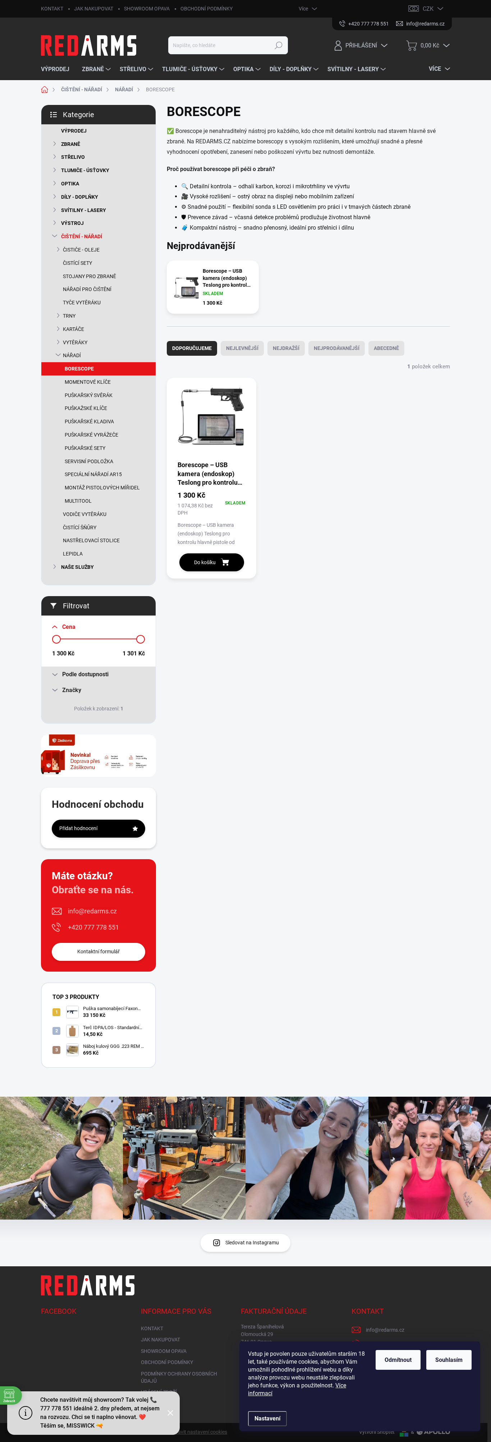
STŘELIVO (73, 157)
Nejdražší (286, 348)
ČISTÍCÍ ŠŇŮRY (79, 527)
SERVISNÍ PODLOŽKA (89, 461)
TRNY (69, 316)
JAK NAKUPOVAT (93, 8)
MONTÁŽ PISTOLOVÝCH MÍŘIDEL (102, 487)
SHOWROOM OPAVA (147, 8)
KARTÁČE (73, 329)
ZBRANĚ (70, 144)
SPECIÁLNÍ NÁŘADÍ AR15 (93, 474)
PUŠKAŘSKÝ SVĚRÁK (89, 395)
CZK (428, 8)
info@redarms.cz (92, 911)
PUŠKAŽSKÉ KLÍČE (86, 408)
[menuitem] (58, 69)
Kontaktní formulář (98, 951)
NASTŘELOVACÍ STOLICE (91, 540)
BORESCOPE (79, 369)
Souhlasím (449, 1359)
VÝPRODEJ (74, 131)
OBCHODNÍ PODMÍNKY (206, 8)
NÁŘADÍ (72, 355)
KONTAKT (52, 8)
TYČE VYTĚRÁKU (82, 302)
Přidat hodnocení (78, 828)
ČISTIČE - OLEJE (81, 250)
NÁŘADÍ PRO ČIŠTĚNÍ (87, 289)
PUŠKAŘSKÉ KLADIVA (89, 421)
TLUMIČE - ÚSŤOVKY (85, 170)
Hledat (278, 45)
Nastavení (267, 1418)
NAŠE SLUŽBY (77, 567)
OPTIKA (70, 183)
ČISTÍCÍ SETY (77, 263)
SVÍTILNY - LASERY (83, 210)
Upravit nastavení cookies (198, 1432)
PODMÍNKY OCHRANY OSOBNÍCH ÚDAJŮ (179, 1377)
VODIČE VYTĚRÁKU (84, 514)
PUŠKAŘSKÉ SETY (85, 448)
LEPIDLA (73, 554)
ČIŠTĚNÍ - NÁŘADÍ (81, 236)
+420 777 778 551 (93, 927)
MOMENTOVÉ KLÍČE (88, 382)
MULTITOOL (78, 501)
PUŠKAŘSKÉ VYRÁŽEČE (91, 435)
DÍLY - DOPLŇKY (79, 197)
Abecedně (386, 348)
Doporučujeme (192, 348)
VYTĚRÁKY (75, 342)
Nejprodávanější (336, 348)
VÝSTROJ (72, 223)
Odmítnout (398, 1359)
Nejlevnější (242, 348)
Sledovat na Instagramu (252, 1242)
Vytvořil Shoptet (377, 1432)
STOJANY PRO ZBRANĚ (89, 276)
